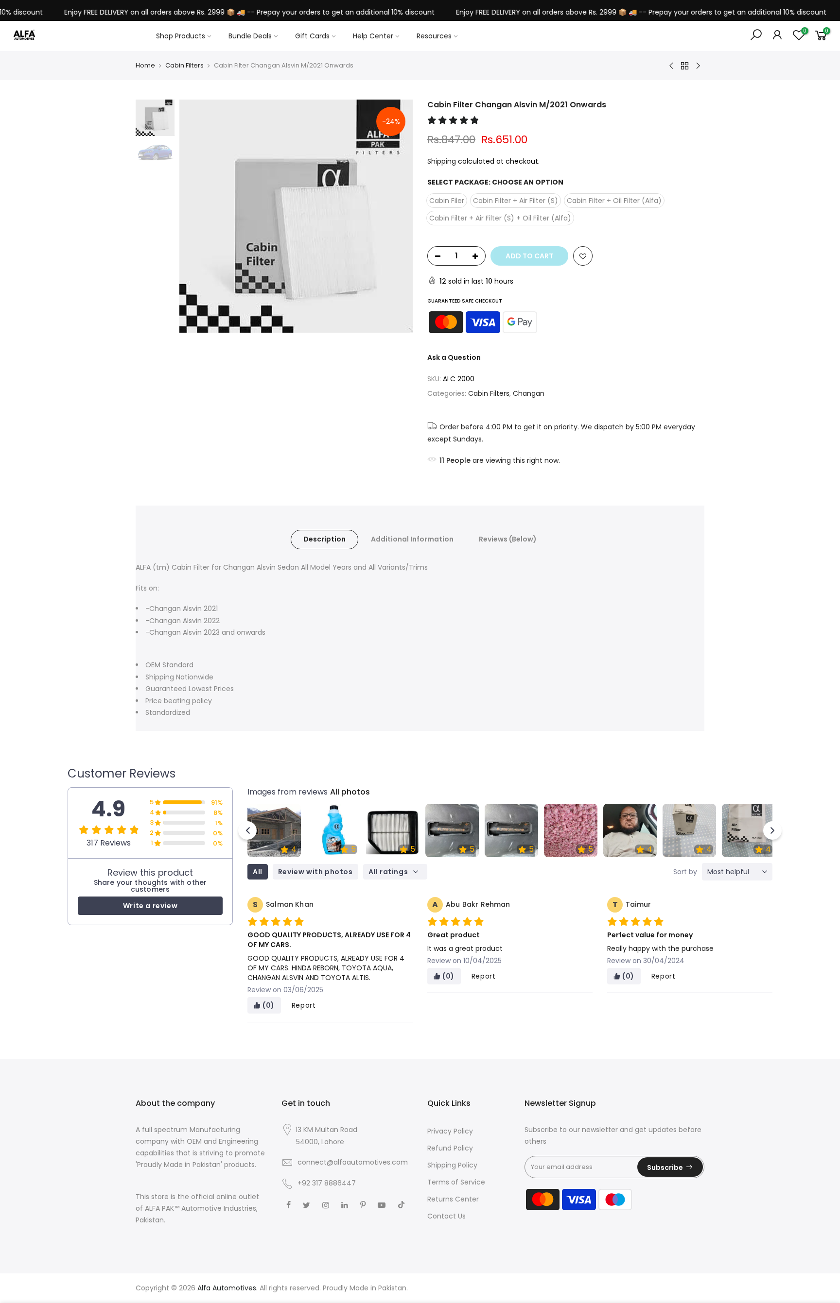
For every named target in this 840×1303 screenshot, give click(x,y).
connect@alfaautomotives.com (353, 1162)
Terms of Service (456, 1182)
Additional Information (412, 539)
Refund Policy (450, 1148)
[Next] (395, 216)
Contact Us (446, 1216)
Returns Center (453, 1199)
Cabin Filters (184, 65)
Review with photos (315, 872)
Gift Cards (312, 36)
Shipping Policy (452, 1165)
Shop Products (180, 36)
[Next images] (772, 830)
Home (145, 65)
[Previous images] (247, 830)
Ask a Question (454, 357)
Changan (528, 393)
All (257, 872)
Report (304, 1005)
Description (324, 539)
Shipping (441, 161)
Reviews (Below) (508, 539)
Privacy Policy (450, 1131)
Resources (434, 36)
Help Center (373, 36)
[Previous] (196, 216)
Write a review (150, 906)
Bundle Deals (250, 36)
